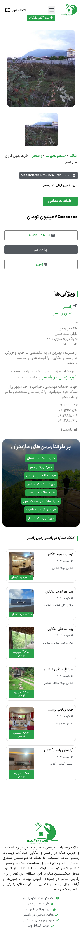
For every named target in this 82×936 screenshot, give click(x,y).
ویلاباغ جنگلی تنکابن (58, 669)
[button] (51, 10)
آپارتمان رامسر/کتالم (58, 750)
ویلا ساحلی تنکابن (60, 629)
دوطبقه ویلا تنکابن (59, 554)
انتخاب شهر (19, 10)
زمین (39, 264)
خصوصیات (55, 155)
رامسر (37, 155)
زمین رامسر (62, 313)
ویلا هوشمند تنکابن (59, 591)
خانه (73, 155)
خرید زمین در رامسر (60, 377)
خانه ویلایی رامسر (60, 709)
